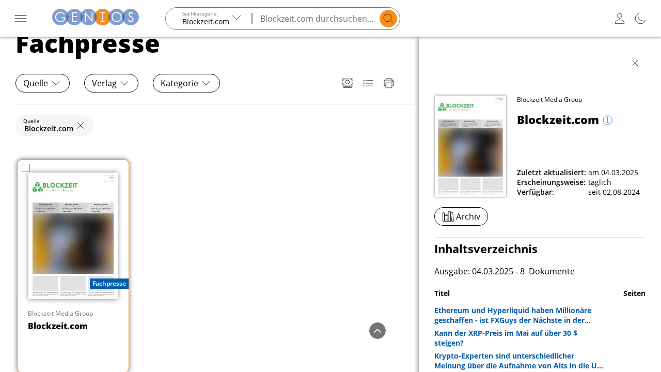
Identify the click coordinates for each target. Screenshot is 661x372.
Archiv (468, 216)
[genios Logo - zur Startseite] (95, 18)
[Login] (619, 18)
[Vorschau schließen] (635, 63)
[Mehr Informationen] (606, 121)
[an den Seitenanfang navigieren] (377, 330)
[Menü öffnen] (20, 18)
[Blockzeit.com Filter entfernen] (80, 125)
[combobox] (209, 18)
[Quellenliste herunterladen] (368, 83)
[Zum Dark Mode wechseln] (640, 18)
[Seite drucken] (389, 83)
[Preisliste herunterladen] (347, 83)
